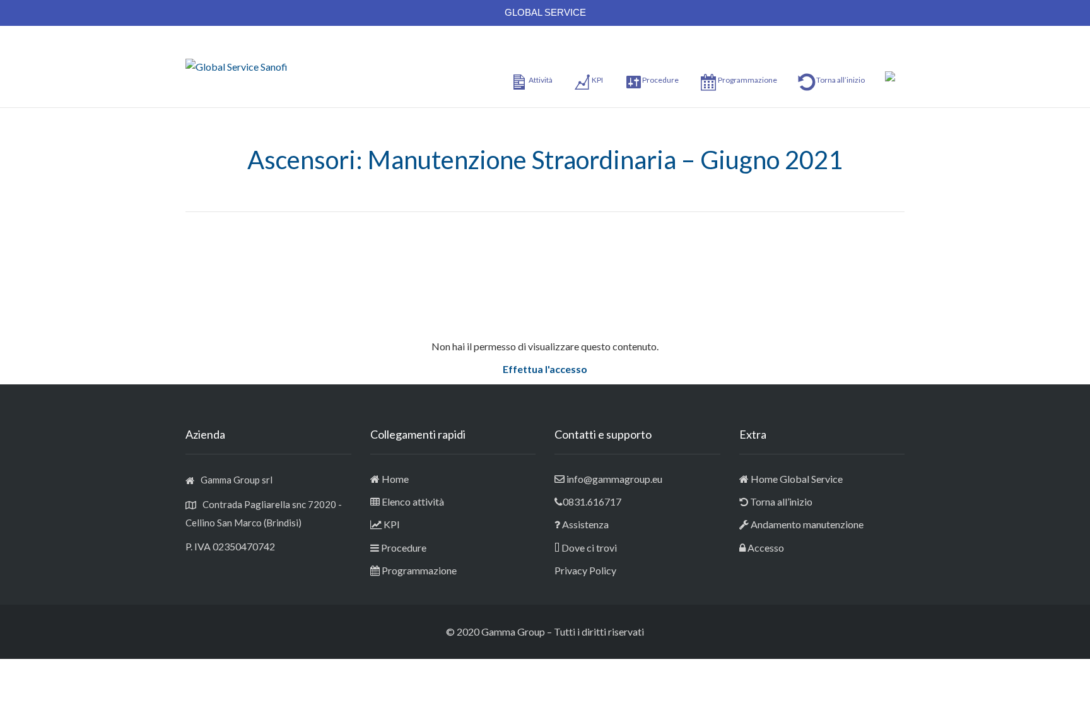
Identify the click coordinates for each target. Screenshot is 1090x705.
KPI (392, 524)
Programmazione (419, 570)
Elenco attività (413, 501)
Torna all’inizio (780, 501)
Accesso (765, 548)
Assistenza (585, 524)
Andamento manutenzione (806, 524)
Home (395, 479)
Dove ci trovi (589, 548)
